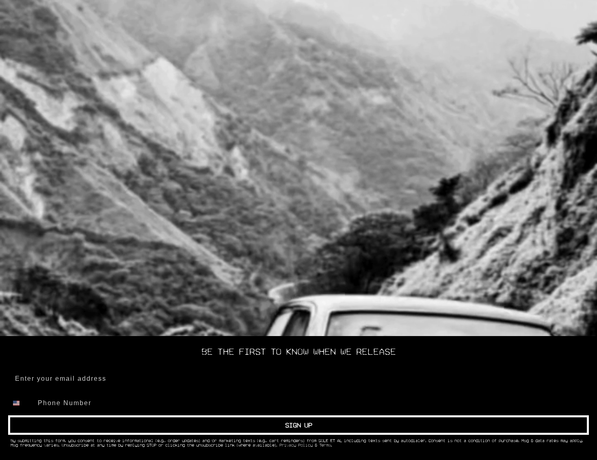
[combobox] (21, 403)
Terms (325, 445)
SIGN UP (298, 425)
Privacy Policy (296, 445)
